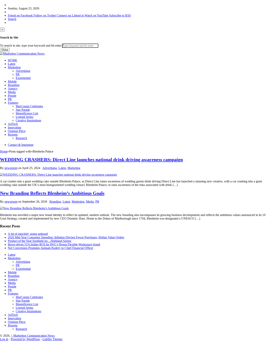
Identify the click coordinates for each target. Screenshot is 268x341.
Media (12, 92)
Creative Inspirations (28, 120)
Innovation (14, 127)
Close (5, 49)
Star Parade (23, 109)
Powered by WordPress (25, 339)
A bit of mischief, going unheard (28, 233)
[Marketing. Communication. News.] (22, 53)
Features (13, 102)
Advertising (23, 71)
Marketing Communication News (33, 335)
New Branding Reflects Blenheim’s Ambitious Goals (52, 193)
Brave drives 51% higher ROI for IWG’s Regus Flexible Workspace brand (54, 244)
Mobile (12, 81)
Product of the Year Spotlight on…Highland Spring (39, 241)
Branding (13, 85)
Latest (11, 63)
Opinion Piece (17, 131)
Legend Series (24, 117)
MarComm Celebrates (29, 106)
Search (12, 19)
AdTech (13, 124)
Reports (12, 134)
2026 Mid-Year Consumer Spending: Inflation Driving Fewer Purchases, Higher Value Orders (66, 237)
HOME (12, 60)
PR (18, 74)
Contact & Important (20, 144)
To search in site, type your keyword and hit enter (30, 45)
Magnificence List (27, 113)
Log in (4, 339)
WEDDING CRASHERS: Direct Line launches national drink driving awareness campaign (91, 159)
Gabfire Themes (52, 339)
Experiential (23, 78)
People (12, 95)
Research (21, 138)
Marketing (14, 67)
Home (4, 151)
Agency (13, 88)
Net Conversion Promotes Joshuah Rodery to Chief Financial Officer (50, 248)
